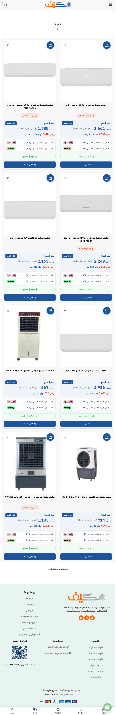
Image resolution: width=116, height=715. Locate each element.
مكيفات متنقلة (96, 653)
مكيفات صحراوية (96, 671)
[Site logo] (58, 4)
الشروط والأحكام (29, 622)
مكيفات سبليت (96, 647)
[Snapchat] (81, 617)
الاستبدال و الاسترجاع (29, 634)
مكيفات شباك (96, 665)
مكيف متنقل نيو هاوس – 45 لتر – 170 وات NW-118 (86, 496)
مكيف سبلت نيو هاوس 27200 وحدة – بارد (86, 370)
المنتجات (30, 604)
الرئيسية (58, 24)
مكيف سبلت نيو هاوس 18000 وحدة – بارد (86, 104)
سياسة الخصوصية (29, 616)
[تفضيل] (64, 45)
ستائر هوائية (96, 676)
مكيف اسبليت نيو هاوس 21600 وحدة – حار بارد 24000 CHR (86, 239)
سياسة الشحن (29, 628)
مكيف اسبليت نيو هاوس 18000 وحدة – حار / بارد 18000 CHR (29, 106)
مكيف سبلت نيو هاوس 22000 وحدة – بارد (30, 237)
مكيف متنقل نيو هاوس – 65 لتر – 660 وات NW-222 (30, 496)
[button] (86, 164)
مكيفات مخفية (96, 659)
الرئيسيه (29, 598)
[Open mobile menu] (110, 5)
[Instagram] (86, 617)
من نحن (29, 610)
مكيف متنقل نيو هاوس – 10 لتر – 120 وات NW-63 (30, 370)
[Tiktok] (92, 617)
